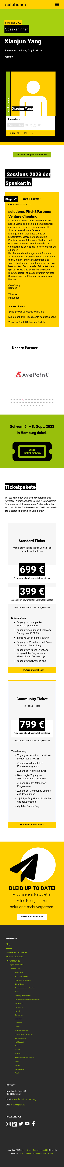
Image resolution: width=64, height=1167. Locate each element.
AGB (21, 1153)
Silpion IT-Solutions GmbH (37, 1150)
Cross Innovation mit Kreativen (25, 988)
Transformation (20, 1069)
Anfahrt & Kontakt (14, 956)
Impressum (29, 1153)
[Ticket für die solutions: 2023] (32, 460)
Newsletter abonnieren (16, 952)
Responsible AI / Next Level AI (24, 1057)
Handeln (17, 1011)
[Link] (15, 4)
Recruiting (18, 1053)
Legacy (17, 1026)
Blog (8, 944)
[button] (11, 399)
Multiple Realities (20, 1038)
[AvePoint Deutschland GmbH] (32, 374)
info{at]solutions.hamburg (24, 1099)
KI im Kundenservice (21, 1030)
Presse (9, 948)
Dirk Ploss (26, 317)
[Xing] (30, 125)
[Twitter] (39, 125)
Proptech (18, 1046)
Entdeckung (19, 1003)
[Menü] (57, 4)
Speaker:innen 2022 (17, 965)
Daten (17, 992)
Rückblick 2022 (13, 961)
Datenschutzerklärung (44, 1153)
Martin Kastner (40, 317)
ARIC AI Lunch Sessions (23, 980)
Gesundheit (18, 1015)
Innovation (13, 297)
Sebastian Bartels (35, 322)
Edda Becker (15, 311)
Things (17, 1065)
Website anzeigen (16, 125)
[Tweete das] (18, 133)
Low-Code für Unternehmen (24, 1034)
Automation (19, 972)
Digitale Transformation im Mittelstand (27, 999)
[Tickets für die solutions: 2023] (32, 595)
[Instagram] (34, 125)
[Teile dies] (25, 133)
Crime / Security (20, 984)
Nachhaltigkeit (19, 1042)
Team (17, 1061)
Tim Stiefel (20, 322)
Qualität (17, 1050)
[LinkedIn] (26, 125)
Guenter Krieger (30, 311)
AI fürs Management (21, 976)
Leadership (18, 1023)
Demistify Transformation (23, 995)
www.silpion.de (18, 1105)
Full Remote (19, 1007)
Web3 (17, 1073)
